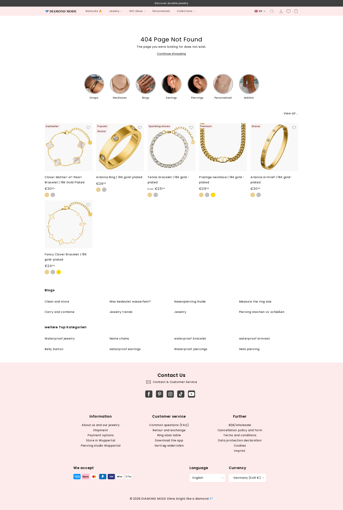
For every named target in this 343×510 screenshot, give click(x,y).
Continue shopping (171, 54)
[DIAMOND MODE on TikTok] (180, 394)
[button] (260, 11)
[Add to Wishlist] (88, 127)
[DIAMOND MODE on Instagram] (170, 394)
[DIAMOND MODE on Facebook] (148, 394)
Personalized (161, 11)
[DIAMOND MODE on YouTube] (191, 394)
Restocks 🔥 (94, 11)
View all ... (291, 113)
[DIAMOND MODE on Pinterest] (159, 394)
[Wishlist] (288, 11)
